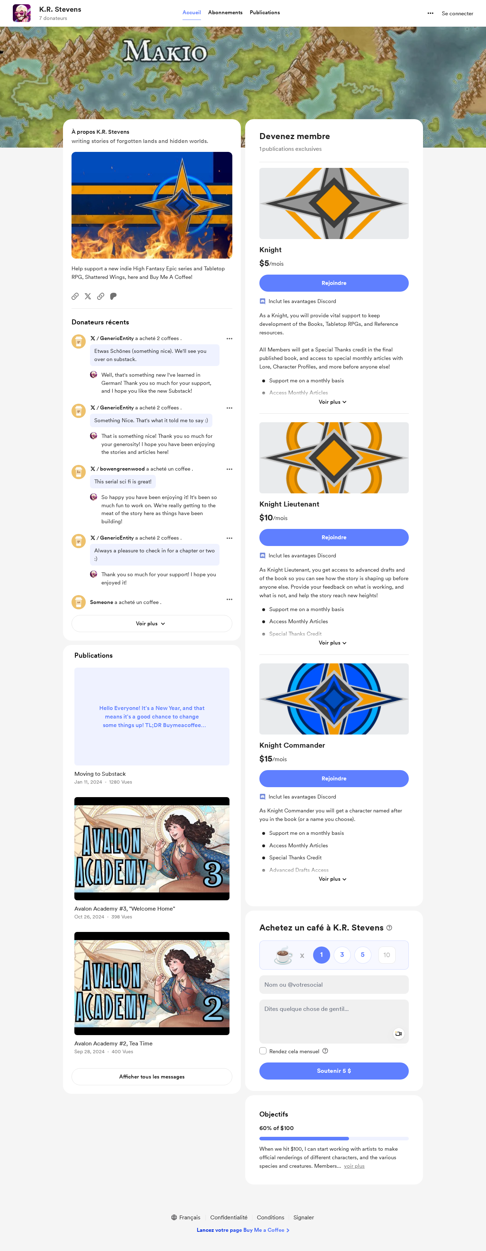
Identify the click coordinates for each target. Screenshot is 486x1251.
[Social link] (75, 296)
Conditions (270, 1217)
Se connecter (457, 13)
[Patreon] (113, 296)
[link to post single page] (152, 727)
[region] (334, 512)
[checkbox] (289, 1051)
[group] (334, 291)
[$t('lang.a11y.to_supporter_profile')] (93, 374)
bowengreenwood (122, 469)
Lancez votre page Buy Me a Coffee (240, 1230)
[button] (191, 12)
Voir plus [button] (329, 402)
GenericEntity (117, 338)
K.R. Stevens (60, 9)
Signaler (304, 1217)
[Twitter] (87, 296)
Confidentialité (229, 1217)
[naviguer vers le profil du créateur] (22, 13)
